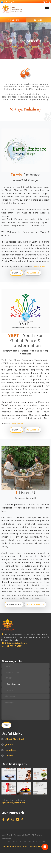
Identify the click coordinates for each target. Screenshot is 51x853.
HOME (13, 46)
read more (39, 266)
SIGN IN (14, 20)
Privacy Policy (37, 846)
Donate (16, 273)
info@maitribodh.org (16, 643)
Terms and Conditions (15, 846)
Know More (14, 604)
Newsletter (11, 750)
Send (6, 725)
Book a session (35, 604)
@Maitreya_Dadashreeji (13, 802)
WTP (40, 20)
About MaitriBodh (14, 739)
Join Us (9, 744)
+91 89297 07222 (13, 646)
